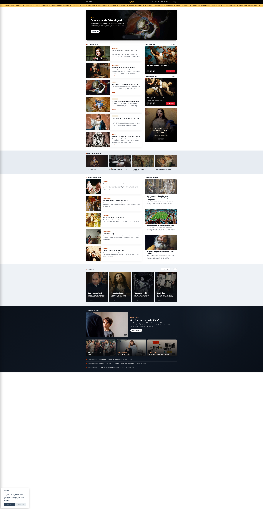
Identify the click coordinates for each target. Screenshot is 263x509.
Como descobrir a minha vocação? (118, 169)
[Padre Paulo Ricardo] (131, 2)
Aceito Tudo (9, 504)
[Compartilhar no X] (151, 71)
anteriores (172, 44)
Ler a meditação (170, 71)
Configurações (21, 504)
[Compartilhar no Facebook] (154, 71)
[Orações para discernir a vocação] (114, 186)
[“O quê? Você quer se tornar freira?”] (114, 253)
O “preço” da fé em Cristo (155, 98)
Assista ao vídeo (96, 33)
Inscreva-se (159, 2)
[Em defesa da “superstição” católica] (114, 70)
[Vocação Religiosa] (97, 161)
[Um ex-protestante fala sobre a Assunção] (114, 104)
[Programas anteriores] (172, 269)
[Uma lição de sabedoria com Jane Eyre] (114, 53)
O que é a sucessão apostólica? (157, 66)
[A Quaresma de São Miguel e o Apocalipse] (143, 161)
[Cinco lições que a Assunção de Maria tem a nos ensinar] (114, 122)
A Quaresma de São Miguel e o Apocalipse (140, 170)
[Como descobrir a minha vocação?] (120, 161)
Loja (151, 2)
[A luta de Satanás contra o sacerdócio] (114, 203)
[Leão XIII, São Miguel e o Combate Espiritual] (114, 139)
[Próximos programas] (175, 269)
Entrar (166, 2)
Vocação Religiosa (91, 169)
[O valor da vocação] (114, 236)
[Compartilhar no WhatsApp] (147, 71)
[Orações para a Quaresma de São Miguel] (114, 87)
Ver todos (165, 269)
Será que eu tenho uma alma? (163, 169)
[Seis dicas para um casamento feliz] (114, 220)
